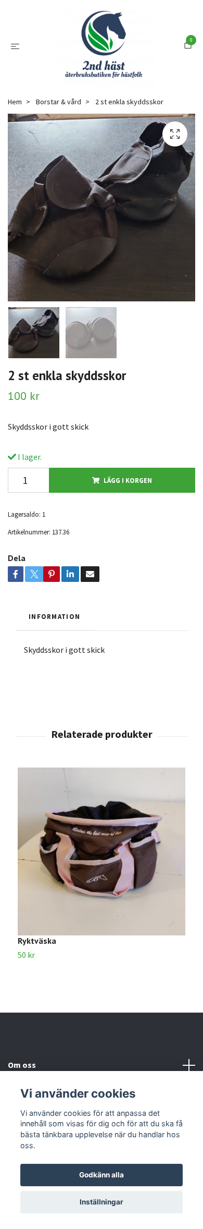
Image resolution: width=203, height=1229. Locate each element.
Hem (15, 143)
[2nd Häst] (104, 66)
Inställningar (101, 1202)
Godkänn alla (101, 1175)
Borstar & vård (58, 143)
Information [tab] (54, 658)
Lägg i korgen (128, 522)
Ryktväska (37, 982)
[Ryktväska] (101, 893)
